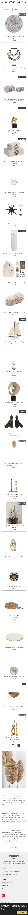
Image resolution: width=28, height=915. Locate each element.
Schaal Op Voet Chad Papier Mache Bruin (14, 707)
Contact (4, 891)
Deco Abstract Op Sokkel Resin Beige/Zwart (14, 403)
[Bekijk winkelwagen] (25, 2)
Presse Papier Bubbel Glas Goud (14, 676)
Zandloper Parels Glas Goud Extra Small (14, 372)
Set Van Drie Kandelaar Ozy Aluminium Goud (14, 738)
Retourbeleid (5, 885)
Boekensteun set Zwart (14, 434)
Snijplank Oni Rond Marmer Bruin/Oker (14, 616)
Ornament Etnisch (14, 586)
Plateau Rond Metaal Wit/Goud (14, 647)
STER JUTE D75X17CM (14, 224)
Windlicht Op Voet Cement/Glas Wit (14, 253)
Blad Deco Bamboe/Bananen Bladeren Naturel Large (14, 464)
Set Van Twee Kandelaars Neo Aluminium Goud (14, 495)
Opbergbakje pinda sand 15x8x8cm (14, 312)
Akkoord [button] (22, 912)
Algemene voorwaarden (7, 882)
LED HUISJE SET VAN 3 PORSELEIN (14, 283)
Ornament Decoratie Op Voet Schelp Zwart (14, 68)
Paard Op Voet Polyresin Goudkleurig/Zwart (14, 131)
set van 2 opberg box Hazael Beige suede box (14, 162)
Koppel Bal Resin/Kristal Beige (14, 557)
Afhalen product (5, 888)
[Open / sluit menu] (2, 2)
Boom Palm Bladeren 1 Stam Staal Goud (14, 193)
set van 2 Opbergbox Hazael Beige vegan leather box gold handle (14, 100)
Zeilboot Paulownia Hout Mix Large (14, 342)
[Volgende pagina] (19, 745)
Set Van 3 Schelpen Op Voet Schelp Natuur (14, 526)
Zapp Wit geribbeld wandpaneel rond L (14, 37)
